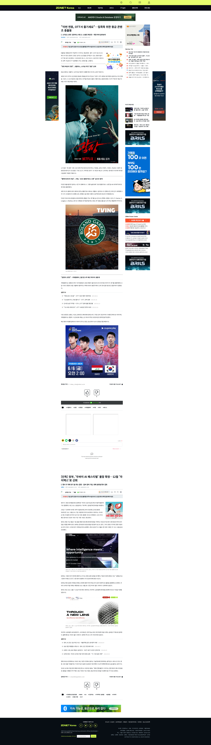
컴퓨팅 (62, 487)
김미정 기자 (68, 492)
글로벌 (108, 694)
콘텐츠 (81, 407)
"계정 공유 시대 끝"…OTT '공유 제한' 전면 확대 (77, 296)
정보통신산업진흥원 (72, 694)
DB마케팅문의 (119, 722)
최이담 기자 (68, 42)
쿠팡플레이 (88, 407)
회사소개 (107, 722)
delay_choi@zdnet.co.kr (77, 384)
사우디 (68, 697)
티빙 (95, 407)
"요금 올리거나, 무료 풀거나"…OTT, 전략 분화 (77, 300)
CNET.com (63, 732)
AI (85, 694)
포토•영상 (147, 8)
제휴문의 (125, 722)
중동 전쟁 (75, 697)
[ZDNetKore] (67, 4)
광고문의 (112, 722)
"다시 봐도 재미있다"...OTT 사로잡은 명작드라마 (77, 307)
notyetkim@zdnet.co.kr (77, 677)
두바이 (114, 694)
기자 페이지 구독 (82, 42)
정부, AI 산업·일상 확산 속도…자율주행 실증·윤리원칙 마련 (80, 643)
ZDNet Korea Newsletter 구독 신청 (68, 736)
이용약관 (140, 722)
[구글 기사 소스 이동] (104, 42)
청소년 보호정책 (146, 722)
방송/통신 (63, 37)
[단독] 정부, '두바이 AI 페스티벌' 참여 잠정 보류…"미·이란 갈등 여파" (83, 654)
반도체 (89, 8)
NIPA (81, 694)
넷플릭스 (69, 407)
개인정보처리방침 (132, 722)
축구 (100, 407)
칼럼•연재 (135, 8)
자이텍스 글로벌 (100, 694)
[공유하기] (112, 42)
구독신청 (93, 736)
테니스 (105, 407)
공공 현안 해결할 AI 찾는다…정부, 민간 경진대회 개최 (79, 646)
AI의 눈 (112, 8)
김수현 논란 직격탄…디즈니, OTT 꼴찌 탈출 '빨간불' (78, 303)
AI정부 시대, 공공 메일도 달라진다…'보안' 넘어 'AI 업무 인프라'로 (82, 650)
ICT (82, 697)
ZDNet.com (69, 732)
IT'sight (123, 8)
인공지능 (100, 8)
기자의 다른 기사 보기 (115, 384)
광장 (75, 407)
